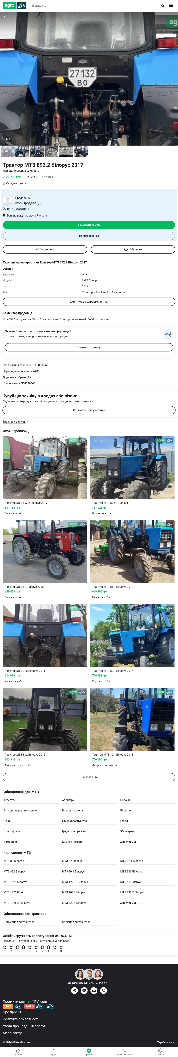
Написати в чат (89, 236)
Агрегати (9, 800)
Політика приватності (21, 1019)
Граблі (124, 821)
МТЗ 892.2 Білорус (132, 892)
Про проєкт (12, 1012)
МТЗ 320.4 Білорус (74, 902)
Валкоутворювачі (73, 810)
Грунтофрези (12, 831)
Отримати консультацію (89, 410)
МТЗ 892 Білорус (15, 871)
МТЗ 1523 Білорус (15, 882)
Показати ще (89, 777)
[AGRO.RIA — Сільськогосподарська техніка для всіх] (16, 5)
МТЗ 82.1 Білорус (131, 861)
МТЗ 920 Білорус (131, 871)
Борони (125, 800)
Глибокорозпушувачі (75, 821)
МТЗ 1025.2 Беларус (17, 902)
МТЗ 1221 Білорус (15, 892)
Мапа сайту (12, 1033)
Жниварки (127, 831)
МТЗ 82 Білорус (72, 861)
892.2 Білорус (90, 280)
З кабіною (118, 292)
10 (61, 951)
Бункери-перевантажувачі (21, 810)
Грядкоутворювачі (74, 831)
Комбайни (10, 841)
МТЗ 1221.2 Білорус (75, 882)
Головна (18, 1054)
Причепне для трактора (19, 922)
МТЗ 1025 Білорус (74, 892)
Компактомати (72, 841)
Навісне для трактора (76, 922)
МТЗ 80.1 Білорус (73, 871)
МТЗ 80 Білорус (14, 861)
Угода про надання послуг (24, 1026)
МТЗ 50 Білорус (130, 882)
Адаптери (68, 800)
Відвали (125, 810)
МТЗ (84, 274)
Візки (7, 821)
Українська (164, 1042)
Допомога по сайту (89, 982)
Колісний (102, 292)
